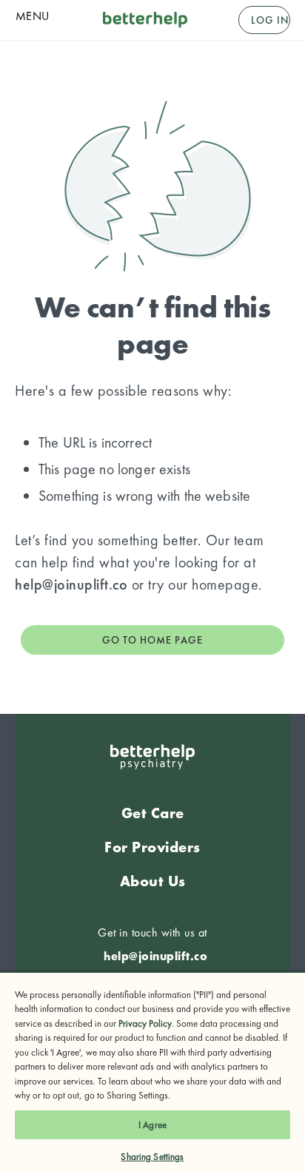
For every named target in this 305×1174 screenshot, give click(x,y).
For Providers (152, 847)
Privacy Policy (145, 1023)
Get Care (152, 813)
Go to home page (152, 640)
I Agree (152, 1125)
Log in (270, 20)
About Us (153, 881)
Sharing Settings (152, 1156)
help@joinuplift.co (71, 584)
